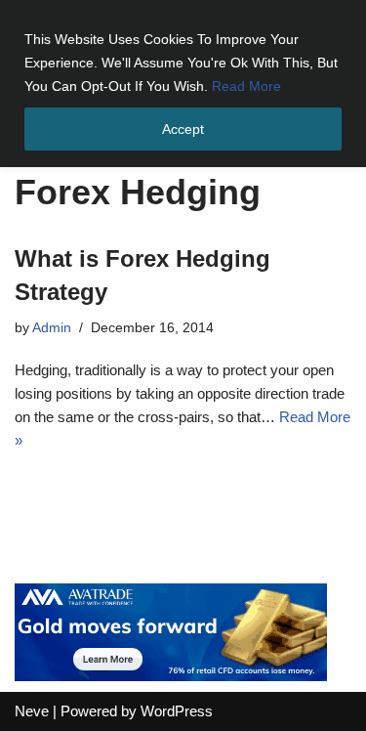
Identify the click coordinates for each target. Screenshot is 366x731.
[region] (183, 83)
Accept (183, 129)
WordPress (177, 711)
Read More (246, 86)
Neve (32, 711)
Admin (51, 328)
